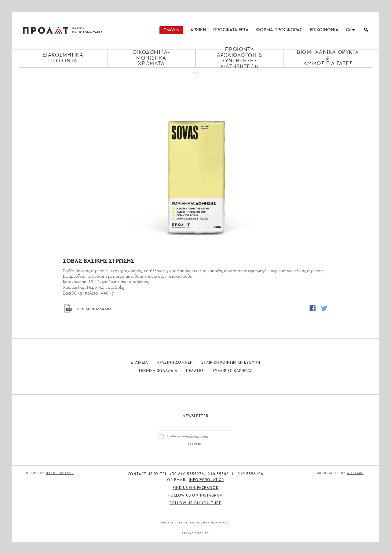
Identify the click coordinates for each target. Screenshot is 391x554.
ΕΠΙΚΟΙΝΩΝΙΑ (324, 30)
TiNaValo (171, 30)
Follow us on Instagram (195, 495)
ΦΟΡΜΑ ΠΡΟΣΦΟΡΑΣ (279, 30)
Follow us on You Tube (195, 503)
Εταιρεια (139, 363)
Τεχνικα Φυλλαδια (157, 371)
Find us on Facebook (196, 488)
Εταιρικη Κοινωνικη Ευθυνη (230, 363)
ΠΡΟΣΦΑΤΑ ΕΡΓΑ (231, 30)
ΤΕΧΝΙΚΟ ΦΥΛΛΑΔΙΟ (93, 309)
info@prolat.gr (206, 480)
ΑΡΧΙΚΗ (198, 30)
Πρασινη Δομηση (175, 363)
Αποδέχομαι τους (187, 436)
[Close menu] (195, 78)
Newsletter (196, 416)
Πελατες (195, 371)
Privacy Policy (196, 533)
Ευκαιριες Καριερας (233, 371)
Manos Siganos (60, 473)
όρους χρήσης (198, 436)
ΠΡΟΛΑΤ (45, 30)
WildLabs (355, 473)
